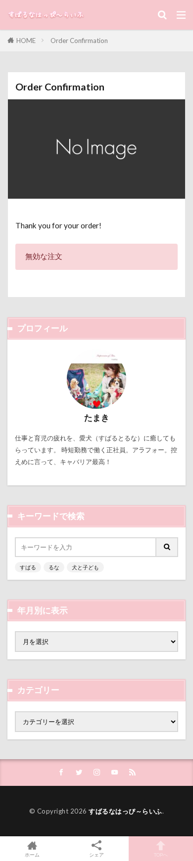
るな (53, 567)
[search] (167, 547)
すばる (28, 567)
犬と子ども (85, 567)
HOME (26, 40)
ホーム (32, 854)
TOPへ (161, 854)
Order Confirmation (79, 40)
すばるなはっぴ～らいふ (125, 811)
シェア (96, 855)
